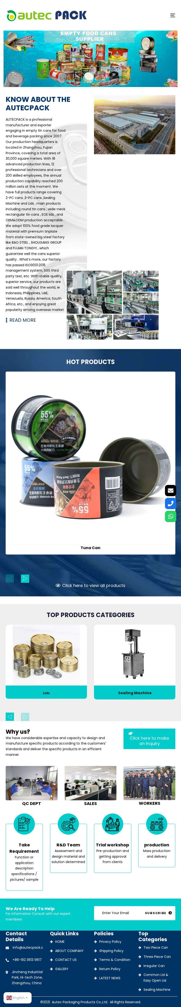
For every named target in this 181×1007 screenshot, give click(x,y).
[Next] (25, 579)
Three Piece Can (157, 956)
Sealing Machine (157, 989)
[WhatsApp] (170, 516)
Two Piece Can (156, 947)
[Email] (170, 490)
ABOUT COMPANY (69, 950)
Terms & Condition (114, 959)
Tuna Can (90, 548)
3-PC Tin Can (135, 693)
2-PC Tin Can (46, 693)
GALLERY (61, 969)
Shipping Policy (111, 950)
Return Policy (109, 969)
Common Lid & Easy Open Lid (156, 977)
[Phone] (170, 503)
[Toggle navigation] (147, 15)
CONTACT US (66, 959)
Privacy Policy (110, 941)
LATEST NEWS (109, 978)
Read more (90, 534)
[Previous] (10, 578)
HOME (60, 941)
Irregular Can (154, 965)
